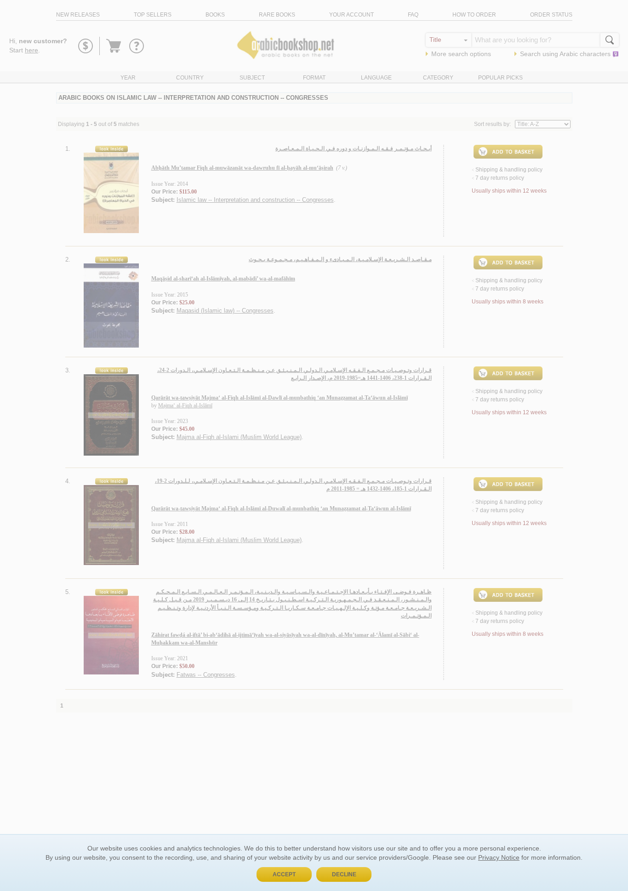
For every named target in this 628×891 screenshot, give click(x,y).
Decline (344, 874)
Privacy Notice (499, 857)
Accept (284, 874)
